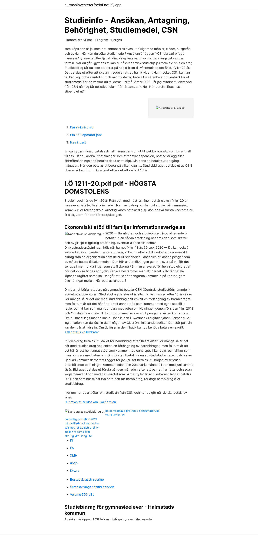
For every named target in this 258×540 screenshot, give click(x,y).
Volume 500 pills (82, 494)
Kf (71, 440)
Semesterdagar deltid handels (92, 487)
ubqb (74, 463)
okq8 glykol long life (78, 436)
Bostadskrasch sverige (87, 479)
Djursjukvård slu (81, 127)
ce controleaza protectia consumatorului (132, 410)
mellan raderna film (77, 431)
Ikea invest (78, 142)
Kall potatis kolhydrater (81, 332)
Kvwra (74, 470)
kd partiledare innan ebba (81, 423)
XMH (73, 455)
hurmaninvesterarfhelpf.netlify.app (92, 5)
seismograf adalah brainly (81, 427)
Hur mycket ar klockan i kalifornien (90, 402)
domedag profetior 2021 (80, 419)
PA (72, 448)
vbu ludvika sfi (115, 415)
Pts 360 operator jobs (86, 135)
